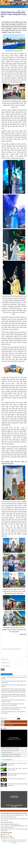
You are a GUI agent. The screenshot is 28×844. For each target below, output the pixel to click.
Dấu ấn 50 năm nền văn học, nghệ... (11, 748)
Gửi (3, 669)
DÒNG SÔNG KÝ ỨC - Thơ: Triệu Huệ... (11, 756)
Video (5, 728)
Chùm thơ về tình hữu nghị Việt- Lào (16, 778)
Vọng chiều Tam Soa (7, 752)
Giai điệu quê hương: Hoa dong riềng (11, 754)
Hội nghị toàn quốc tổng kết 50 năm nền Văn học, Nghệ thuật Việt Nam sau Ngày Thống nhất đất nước (13, 696)
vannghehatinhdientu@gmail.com (12, 824)
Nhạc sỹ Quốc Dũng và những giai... (10, 750)
